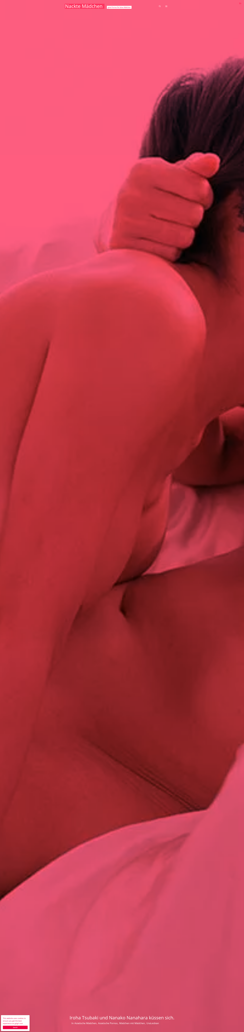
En (240, 3)
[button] (160, 6)
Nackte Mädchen (84, 6)
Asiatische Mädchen (85, 1023)
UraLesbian (152, 1023)
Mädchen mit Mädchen (132, 1023)
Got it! (15, 1027)
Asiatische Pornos (108, 1023)
